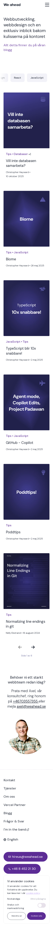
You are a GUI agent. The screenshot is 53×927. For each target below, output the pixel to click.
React (17, 77)
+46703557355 (26, 701)
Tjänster (10, 788)
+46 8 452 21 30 (24, 869)
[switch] (42, 905)
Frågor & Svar (14, 821)
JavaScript (37, 77)
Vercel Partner (15, 805)
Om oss (9, 796)
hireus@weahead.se (27, 857)
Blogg (8, 813)
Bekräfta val (17, 916)
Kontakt (9, 780)
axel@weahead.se (31, 706)
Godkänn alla (36, 916)
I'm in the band (15, 829)
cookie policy (33, 893)
